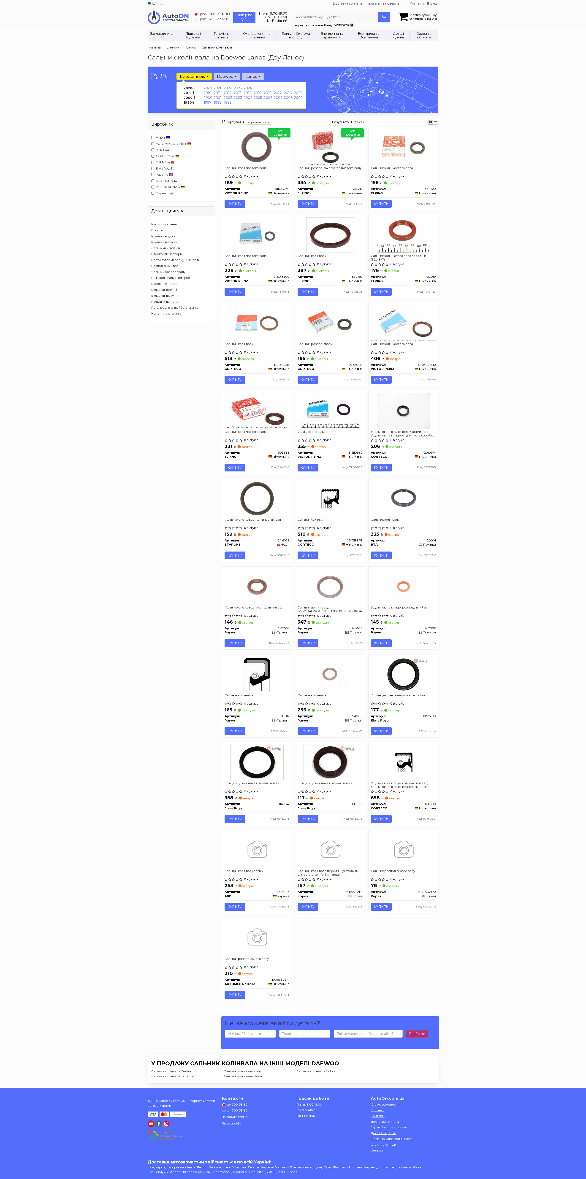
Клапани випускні (164, 242)
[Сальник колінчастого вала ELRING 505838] (256, 410)
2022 (228, 88)
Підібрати (417, 1034)
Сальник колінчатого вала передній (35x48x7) (398, 257)
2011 (217, 93)
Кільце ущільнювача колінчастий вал (399, 695)
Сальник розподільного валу (247, 959)
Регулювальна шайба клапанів (174, 307)
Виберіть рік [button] (193, 76)
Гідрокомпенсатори (166, 254)
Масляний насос (164, 283)
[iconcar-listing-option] (435, 122)
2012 (227, 93)
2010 (208, 93)
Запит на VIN (231, 1123)
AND (160, 137)
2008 (288, 98)
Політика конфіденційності (391, 1139)
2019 (298, 93)
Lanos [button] (251, 76)
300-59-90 (215, 13)
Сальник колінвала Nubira (316, 1071)
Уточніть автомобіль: (161, 76)
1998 (218, 102)
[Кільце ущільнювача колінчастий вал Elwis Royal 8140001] (330, 762)
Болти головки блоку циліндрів (175, 260)
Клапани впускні (163, 236)
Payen (162, 174)
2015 (257, 93)
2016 (267, 93)
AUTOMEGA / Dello (171, 143)
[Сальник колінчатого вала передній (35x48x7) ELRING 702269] (403, 235)
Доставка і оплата (347, 3)
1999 (227, 102)
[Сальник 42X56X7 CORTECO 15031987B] (330, 498)
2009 (298, 98)
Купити (235, 204)
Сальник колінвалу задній (244, 871)
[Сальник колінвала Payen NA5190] (330, 674)
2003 (238, 98)
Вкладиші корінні (164, 289)
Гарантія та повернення (385, 3)
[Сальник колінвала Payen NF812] (257, 674)
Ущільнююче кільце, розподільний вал (254, 607)
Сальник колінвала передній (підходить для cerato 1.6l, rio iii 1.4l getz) (328, 872)
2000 (208, 98)
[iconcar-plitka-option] (430, 122)
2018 (288, 93)
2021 (217, 88)
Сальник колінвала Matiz (242, 1071)
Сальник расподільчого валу (393, 871)
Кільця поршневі (164, 224)
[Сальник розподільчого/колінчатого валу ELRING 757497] (330, 147)
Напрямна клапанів (166, 313)
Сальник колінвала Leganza (172, 1076)
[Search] (384, 17)
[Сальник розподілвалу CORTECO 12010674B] (330, 322)
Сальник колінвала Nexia (243, 1076)
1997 (207, 102)
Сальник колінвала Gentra (171, 1071)
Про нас (377, 1110)
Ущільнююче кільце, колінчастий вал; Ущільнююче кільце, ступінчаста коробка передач (402, 433)
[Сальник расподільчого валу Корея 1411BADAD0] (403, 850)
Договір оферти (383, 1133)
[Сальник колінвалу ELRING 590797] (330, 235)
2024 (248, 88)
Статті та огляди (383, 1144)
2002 (228, 98)
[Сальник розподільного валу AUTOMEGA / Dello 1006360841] (257, 937)
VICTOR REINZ (168, 187)
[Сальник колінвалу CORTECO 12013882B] (256, 322)
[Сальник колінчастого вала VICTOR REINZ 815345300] (256, 235)
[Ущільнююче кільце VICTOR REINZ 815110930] (330, 410)
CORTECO (165, 156)
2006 (268, 98)
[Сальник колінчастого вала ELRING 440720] (403, 147)
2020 (208, 88)
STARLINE (164, 181)
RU (160, 3)
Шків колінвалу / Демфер (170, 278)
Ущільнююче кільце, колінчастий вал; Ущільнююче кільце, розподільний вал (400, 784)
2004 (248, 98)
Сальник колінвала (239, 695)
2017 (278, 93)
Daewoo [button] (225, 76)
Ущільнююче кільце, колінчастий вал (253, 519)
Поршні (157, 230)
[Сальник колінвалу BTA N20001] (403, 498)
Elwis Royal (165, 168)
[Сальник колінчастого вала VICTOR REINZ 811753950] (257, 147)
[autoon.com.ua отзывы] (165, 1136)
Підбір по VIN (244, 17)
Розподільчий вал (165, 266)
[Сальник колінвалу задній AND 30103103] (257, 850)
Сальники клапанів (165, 248)
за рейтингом (257, 122)
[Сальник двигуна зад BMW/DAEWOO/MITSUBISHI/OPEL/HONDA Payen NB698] (330, 586)
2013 (237, 93)
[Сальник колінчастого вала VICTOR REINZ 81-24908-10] (403, 322)
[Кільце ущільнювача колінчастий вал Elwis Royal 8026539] (403, 674)
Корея (162, 193)
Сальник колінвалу (312, 256)
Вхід (433, 3)
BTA (160, 150)
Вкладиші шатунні (164, 295)
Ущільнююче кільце (313, 431)
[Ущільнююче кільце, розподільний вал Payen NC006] (403, 586)
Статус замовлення (386, 1104)
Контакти (417, 3)
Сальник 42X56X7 (311, 519)
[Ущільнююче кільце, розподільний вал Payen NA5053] (257, 586)
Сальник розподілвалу (315, 344)
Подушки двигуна (164, 301)
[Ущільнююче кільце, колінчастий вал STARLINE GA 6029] (257, 498)
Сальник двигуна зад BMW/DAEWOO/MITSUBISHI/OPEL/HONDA (330, 609)
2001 (218, 98)
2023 (238, 88)
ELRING (163, 162)
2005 (258, 98)
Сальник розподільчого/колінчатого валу (329, 168)
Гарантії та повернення (389, 1127)
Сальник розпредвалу (168, 272)
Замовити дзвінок (235, 1117)
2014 (247, 93)
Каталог (377, 1150)
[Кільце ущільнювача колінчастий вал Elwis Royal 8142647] (256, 762)
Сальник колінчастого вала (246, 168)
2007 (278, 98)
